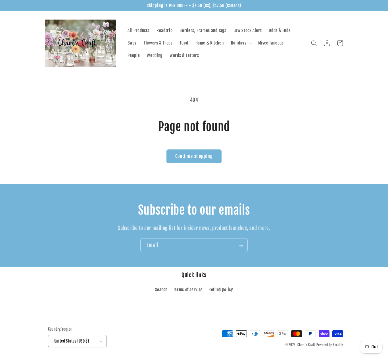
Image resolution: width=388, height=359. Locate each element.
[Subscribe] (240, 245)
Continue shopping (194, 156)
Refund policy (220, 289)
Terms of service (188, 289)
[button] (241, 43)
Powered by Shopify (329, 345)
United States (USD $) (71, 341)
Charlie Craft (306, 345)
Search (161, 289)
